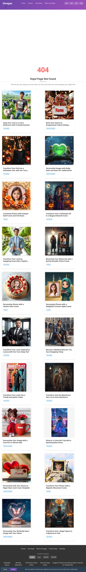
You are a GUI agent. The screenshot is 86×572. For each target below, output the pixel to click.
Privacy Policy (53, 549)
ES (76, 3)
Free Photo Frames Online (31, 564)
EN (66, 3)
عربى (39, 557)
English (32, 557)
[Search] (5, 6)
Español (46, 557)
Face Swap (38, 3)
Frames (30, 3)
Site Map (62, 549)
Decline (5, 569)
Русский (53, 557)
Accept (13, 569)
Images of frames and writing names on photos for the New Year (68, 564)
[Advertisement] (43, 33)
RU (81, 3)
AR (71, 3)
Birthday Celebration (18, 564)
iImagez (7, 3)
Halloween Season (7, 564)
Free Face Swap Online (45, 564)
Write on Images (50, 3)
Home (23, 3)
